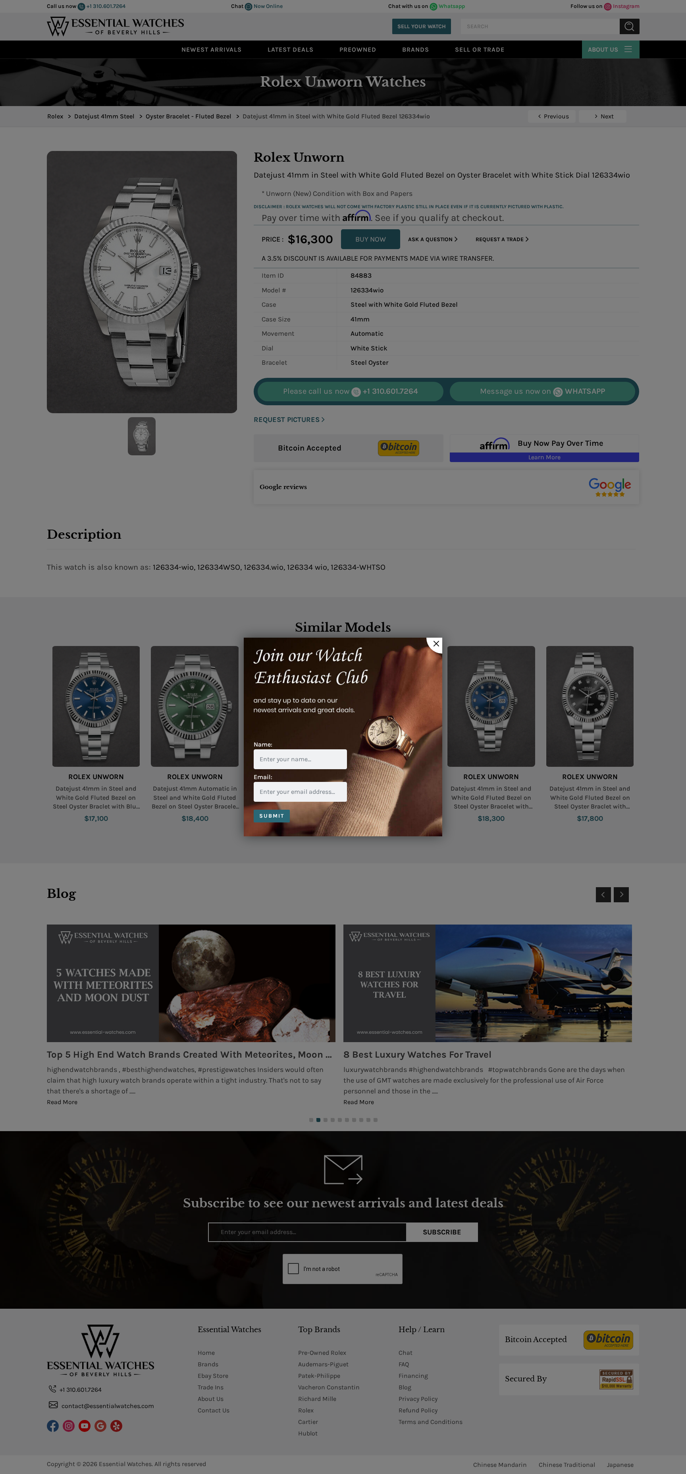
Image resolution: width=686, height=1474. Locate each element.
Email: (263, 777)
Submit (271, 815)
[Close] (434, 646)
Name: (263, 744)
